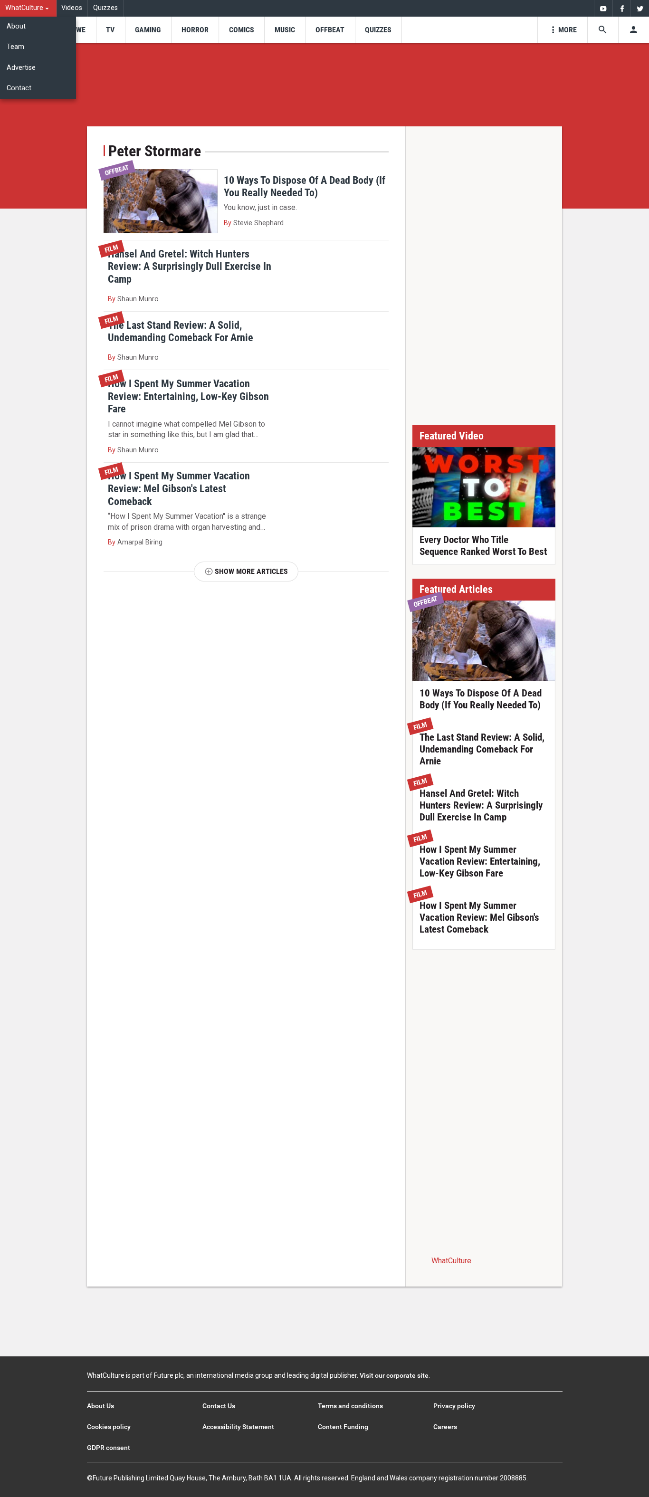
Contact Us (218, 1406)
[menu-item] (77, 30)
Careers (445, 1426)
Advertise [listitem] (21, 68)
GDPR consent (108, 1447)
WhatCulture (451, 1260)
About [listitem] (16, 26)
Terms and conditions (350, 1406)
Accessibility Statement (238, 1426)
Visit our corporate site (394, 1375)
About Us (100, 1406)
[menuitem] (28, 8)
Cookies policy (109, 1426)
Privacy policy (454, 1406)
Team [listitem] (15, 47)
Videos (71, 8)
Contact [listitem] (19, 88)
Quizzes (105, 8)
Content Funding (343, 1426)
